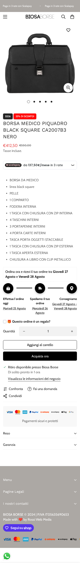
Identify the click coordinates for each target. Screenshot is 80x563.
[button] (72, 16)
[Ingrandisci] (68, 87)
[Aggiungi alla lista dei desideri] (68, 30)
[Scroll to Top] (73, 541)
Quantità (9, 331)
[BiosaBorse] (40, 17)
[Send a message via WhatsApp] (7, 556)
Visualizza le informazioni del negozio (34, 379)
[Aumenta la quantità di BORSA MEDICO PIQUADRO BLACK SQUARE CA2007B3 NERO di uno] (72, 331)
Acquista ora (40, 356)
